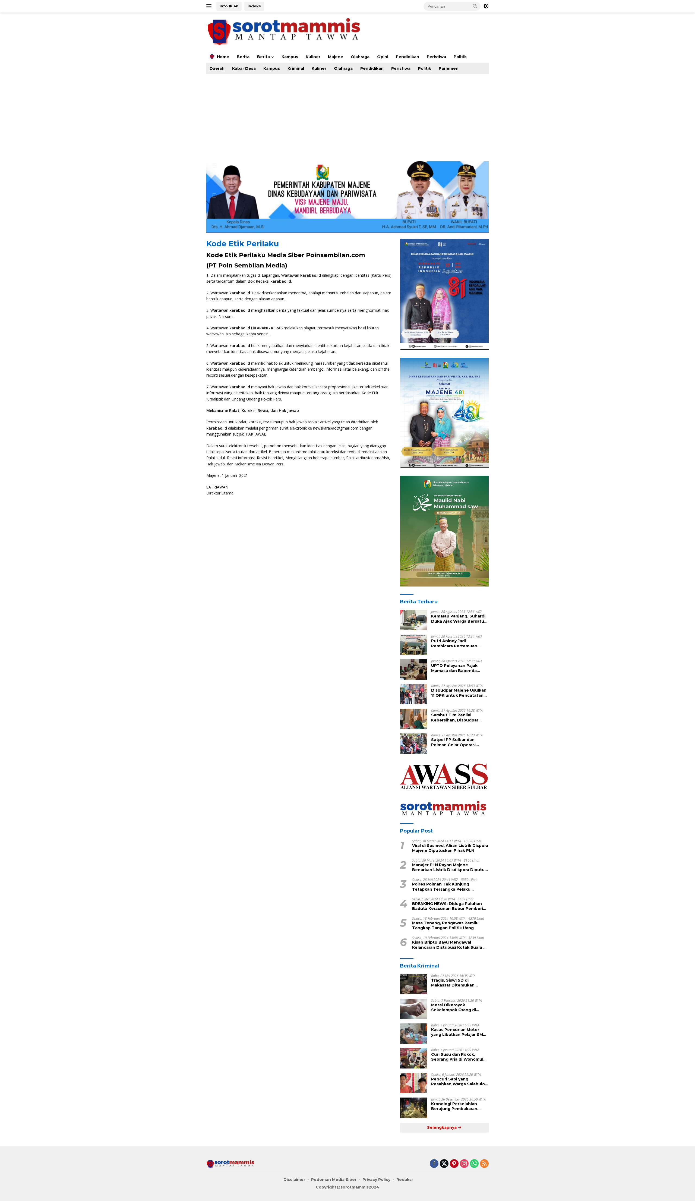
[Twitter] (444, 1164)
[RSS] (484, 1164)
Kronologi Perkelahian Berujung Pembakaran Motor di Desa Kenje (454, 1106)
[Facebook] (434, 1164)
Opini (382, 56)
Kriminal (296, 68)
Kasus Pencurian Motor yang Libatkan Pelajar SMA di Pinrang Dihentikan (458, 1032)
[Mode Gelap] (486, 6)
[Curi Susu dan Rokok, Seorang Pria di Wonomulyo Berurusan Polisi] (413, 1058)
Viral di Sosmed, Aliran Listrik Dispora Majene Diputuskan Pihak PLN (450, 848)
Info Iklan (229, 6)
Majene (335, 56)
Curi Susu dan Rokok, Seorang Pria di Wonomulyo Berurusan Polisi (459, 1057)
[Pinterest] (454, 1164)
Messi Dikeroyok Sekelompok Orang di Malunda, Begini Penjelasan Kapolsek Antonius (459, 1007)
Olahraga (360, 56)
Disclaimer (294, 1179)
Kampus (290, 56)
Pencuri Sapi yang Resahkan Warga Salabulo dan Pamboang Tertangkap (459, 1081)
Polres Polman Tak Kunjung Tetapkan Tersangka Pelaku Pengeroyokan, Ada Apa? (441, 886)
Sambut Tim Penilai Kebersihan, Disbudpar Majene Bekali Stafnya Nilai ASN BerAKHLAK (459, 717)
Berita (243, 56)
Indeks (254, 6)
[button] (475, 6)
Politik (460, 56)
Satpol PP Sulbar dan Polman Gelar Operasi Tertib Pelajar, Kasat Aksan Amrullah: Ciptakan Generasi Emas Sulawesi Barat (459, 742)
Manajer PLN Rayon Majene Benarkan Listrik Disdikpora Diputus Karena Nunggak (449, 867)
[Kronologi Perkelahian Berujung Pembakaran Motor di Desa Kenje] (413, 1108)
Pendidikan (407, 56)
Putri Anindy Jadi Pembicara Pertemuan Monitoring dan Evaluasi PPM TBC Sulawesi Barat (456, 643)
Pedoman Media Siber (333, 1179)
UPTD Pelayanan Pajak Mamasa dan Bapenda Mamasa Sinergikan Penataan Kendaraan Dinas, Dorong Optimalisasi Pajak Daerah (459, 668)
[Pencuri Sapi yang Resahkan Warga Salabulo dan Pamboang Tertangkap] (413, 1083)
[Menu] (210, 6)
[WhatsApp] (474, 1164)
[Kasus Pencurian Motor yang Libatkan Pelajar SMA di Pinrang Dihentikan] (413, 1033)
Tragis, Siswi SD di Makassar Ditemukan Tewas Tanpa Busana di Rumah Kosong (456, 983)
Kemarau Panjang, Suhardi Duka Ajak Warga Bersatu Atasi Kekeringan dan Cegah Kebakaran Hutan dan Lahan (458, 618)
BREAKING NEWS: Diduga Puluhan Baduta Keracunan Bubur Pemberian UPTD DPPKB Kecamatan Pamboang (450, 906)
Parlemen (449, 68)
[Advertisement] (369, 115)
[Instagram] (464, 1164)
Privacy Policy (376, 1179)
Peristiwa (436, 56)
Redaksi (404, 1179)
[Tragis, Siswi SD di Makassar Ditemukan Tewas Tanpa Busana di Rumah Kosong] (413, 984)
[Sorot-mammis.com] (285, 31)
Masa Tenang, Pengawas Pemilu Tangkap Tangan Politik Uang (445, 925)
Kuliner (313, 56)
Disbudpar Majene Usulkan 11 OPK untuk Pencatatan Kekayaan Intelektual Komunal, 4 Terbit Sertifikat (458, 693)
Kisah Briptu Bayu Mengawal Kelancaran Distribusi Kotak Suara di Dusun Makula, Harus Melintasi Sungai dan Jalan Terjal (449, 945)
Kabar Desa (244, 68)
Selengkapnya (442, 1127)
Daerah (217, 68)
